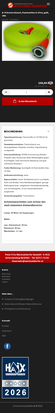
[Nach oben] (48, 409)
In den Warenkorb (28, 101)
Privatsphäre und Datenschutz (18, 308)
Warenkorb (6, 279)
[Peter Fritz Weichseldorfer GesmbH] (27, 5)
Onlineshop (18, 406)
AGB (4, 335)
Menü (48, 4)
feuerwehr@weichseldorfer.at (27, 261)
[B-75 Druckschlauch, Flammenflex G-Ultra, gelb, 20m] (27, 40)
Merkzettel (6, 276)
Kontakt (5, 326)
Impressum (7, 330)
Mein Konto (6, 274)
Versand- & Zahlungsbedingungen (19, 299)
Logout (4, 282)
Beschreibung (13, 131)
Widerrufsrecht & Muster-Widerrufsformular (23, 304)
